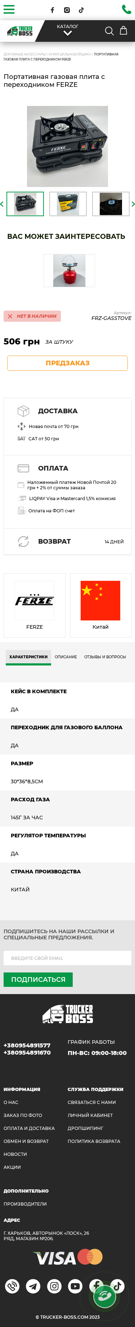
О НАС (11, 1102)
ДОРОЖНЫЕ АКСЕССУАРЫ (25, 54)
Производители (25, 1204)
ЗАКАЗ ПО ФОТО (23, 1115)
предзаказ (68, 363)
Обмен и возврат (26, 1141)
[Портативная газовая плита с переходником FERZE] (67, 146)
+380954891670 (27, 1053)
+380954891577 (27, 1045)
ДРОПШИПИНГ (85, 1128)
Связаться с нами (92, 1102)
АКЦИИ (12, 1167)
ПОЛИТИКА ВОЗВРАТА (94, 1141)
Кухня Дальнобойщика (70, 54)
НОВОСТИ (15, 1154)
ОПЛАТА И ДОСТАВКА (29, 1128)
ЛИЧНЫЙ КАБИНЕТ (90, 1115)
